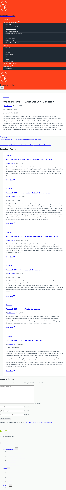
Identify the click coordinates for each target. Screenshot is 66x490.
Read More (10, 180)
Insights (5, 468)
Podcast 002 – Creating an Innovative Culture (29, 159)
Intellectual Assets (10, 38)
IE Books (8, 52)
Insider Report (9, 54)
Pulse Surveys (9, 61)
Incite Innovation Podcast (11, 50)
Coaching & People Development (13, 26)
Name (26, 407)
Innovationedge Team (10, 63)
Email (26, 411)
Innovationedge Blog (11, 47)
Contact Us (6, 485)
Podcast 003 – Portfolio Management (23, 309)
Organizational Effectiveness (12, 42)
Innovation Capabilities (9, 449)
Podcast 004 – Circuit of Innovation (24, 269)
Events (7, 59)
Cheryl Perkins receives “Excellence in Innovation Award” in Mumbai (20, 139)
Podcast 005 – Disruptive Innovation (24, 340)
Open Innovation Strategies (12, 31)
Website (27, 415)
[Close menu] (0, 443)
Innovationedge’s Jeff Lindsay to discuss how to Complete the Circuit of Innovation (25, 144)
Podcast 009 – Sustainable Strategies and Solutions (32, 236)
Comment (37, 403)
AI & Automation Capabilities (12, 35)
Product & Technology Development (14, 33)
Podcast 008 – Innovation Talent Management (28, 192)
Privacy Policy (9, 68)
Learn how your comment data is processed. (38, 422)
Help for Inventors (10, 40)
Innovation (8, 24)
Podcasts (6, 97)
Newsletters (9, 56)
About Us (7, 19)
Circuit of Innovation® (11, 29)
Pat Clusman (8, 106)
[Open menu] (2, 88)
